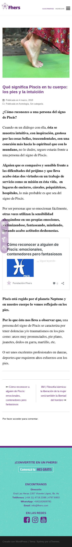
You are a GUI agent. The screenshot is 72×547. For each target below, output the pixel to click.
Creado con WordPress (15, 541)
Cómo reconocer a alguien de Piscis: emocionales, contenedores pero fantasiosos (17, 395)
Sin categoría (36, 104)
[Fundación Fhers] (10, 6)
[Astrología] (4, 223)
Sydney (40, 541)
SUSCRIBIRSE (48, 9)
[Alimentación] (4, 239)
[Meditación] (4, 231)
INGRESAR (59, 9)
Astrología (24, 104)
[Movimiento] (4, 247)
